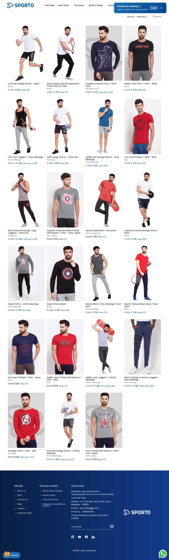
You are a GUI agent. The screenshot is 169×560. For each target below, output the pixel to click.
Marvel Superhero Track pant (101, 230)
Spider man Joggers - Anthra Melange (101, 378)
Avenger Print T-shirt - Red (22, 451)
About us (21, 491)
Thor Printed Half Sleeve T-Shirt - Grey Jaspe (103, 452)
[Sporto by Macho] (20, 5)
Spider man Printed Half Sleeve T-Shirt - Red (64, 378)
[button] (64, 5)
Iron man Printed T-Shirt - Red (140, 157)
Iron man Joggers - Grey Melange (25, 157)
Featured (141, 16)
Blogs (19, 504)
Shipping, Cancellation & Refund (54, 505)
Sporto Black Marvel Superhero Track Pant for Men (63, 85)
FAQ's (19, 495)
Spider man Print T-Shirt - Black (140, 84)
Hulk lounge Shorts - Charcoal (62, 157)
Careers (21, 508)
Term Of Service (50, 500)
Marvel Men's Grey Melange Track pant (103, 305)
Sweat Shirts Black (56, 304)
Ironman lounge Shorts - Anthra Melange (63, 452)
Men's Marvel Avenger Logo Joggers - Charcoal (22, 231)
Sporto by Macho (88, 550)
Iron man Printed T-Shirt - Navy (24, 377)
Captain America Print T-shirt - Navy (102, 85)
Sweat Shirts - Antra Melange (23, 304)
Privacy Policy (49, 495)
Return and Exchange (53, 491)
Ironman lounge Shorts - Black (23, 84)
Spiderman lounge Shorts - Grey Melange (102, 158)
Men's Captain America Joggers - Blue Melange (141, 378)
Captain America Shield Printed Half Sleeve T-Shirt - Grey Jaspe (63, 231)
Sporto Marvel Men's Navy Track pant (141, 305)
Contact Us (22, 500)
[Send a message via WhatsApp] (163, 554)
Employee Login (24, 513)
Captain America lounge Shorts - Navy (141, 231)
